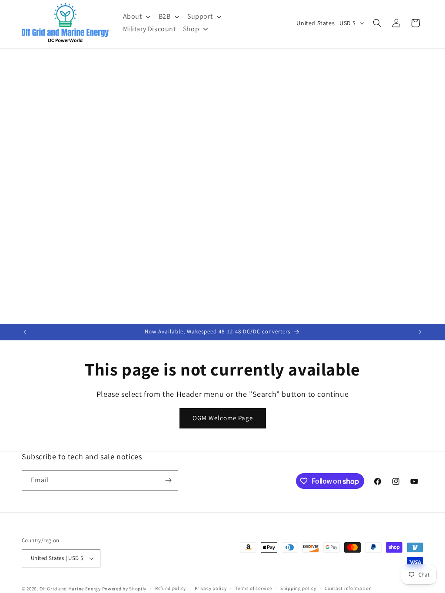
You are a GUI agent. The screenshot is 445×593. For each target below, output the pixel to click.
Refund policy (170, 588)
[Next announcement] (420, 332)
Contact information (348, 588)
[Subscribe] (168, 480)
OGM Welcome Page (223, 418)
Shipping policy (298, 588)
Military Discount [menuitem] (149, 28)
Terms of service (253, 588)
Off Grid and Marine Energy (70, 589)
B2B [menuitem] (165, 16)
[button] (377, 23)
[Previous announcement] (24, 332)
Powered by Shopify (124, 589)
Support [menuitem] (200, 16)
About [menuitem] (132, 16)
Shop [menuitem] (191, 28)
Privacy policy (211, 588)
